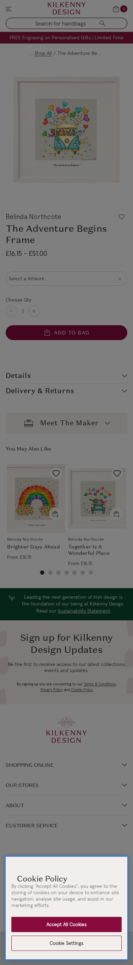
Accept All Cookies (66, 924)
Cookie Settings (66, 943)
